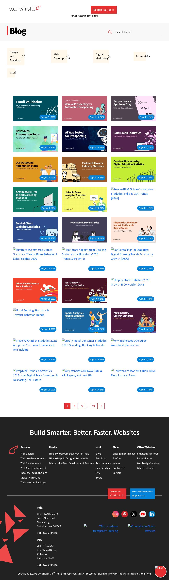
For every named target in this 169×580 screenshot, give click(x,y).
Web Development (30, 463)
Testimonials (103, 463)
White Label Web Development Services (71, 463)
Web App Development (33, 468)
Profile (117, 458)
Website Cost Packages (33, 482)
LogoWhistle (144, 458)
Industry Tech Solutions (33, 472)
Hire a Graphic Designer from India (68, 458)
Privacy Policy (117, 573)
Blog (98, 453)
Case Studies (103, 468)
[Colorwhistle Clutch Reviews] (141, 528)
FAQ (98, 472)
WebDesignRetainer (148, 463)
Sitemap (102, 573)
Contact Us (119, 468)
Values (116, 463)
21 (93, 406)
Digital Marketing (30, 477)
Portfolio (101, 458)
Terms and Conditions (139, 573)
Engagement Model (124, 453)
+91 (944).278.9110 (47, 533)
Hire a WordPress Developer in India (69, 453)
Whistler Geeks (145, 468)
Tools (99, 477)
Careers (117, 472)
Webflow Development (33, 458)
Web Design (27, 453)
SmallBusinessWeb (148, 453)
